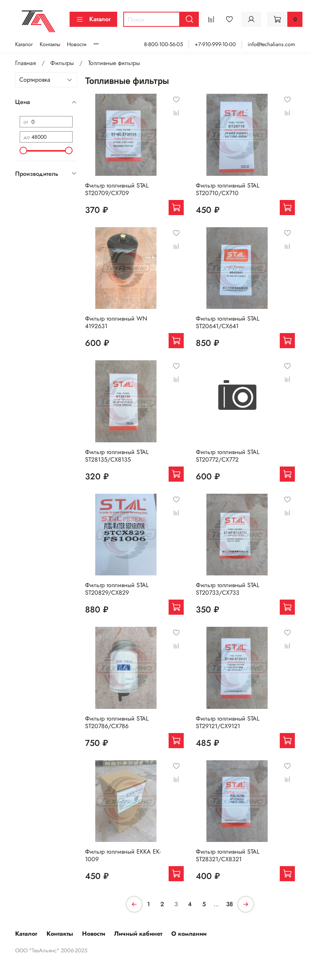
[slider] (23, 150)
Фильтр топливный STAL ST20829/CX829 (117, 589)
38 (229, 904)
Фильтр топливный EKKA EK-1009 (123, 855)
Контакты (50, 44)
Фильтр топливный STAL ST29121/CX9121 (227, 722)
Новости (77, 44)
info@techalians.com (271, 44)
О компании (188, 933)
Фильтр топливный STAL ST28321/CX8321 (227, 855)
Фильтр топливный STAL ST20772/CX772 (227, 456)
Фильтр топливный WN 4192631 (116, 322)
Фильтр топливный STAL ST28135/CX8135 (117, 456)
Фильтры (62, 63)
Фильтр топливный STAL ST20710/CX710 (227, 189)
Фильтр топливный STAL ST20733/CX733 (227, 589)
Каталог (100, 19)
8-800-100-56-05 (163, 44)
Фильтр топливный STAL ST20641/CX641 (227, 322)
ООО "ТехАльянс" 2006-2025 (51, 950)
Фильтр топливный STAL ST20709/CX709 (117, 189)
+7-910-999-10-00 (215, 44)
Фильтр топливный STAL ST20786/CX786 (117, 722)
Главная (25, 63)
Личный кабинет (138, 933)
